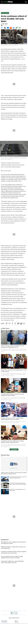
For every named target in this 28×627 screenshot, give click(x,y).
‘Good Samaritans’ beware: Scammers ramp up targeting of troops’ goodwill (12, 394)
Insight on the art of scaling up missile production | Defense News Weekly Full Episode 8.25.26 (14, 473)
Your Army (5, 13)
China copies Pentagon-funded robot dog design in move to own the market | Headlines (17, 483)
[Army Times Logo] (8, 2)
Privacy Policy (4, 622)
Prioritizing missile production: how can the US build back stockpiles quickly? (18, 477)
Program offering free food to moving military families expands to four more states (12, 418)
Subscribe (17, 622)
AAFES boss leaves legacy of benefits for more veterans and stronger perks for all (12, 346)
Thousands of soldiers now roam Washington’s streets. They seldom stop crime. (12, 561)
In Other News (5, 328)
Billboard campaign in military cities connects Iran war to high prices (13, 547)
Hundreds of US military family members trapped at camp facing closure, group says (13, 552)
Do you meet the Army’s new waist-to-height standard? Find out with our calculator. (12, 557)
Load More (14, 449)
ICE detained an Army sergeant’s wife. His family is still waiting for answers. (13, 542)
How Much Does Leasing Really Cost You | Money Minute (17, 490)
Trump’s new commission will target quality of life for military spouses (14, 370)
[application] (14, 464)
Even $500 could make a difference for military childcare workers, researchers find (12, 441)
